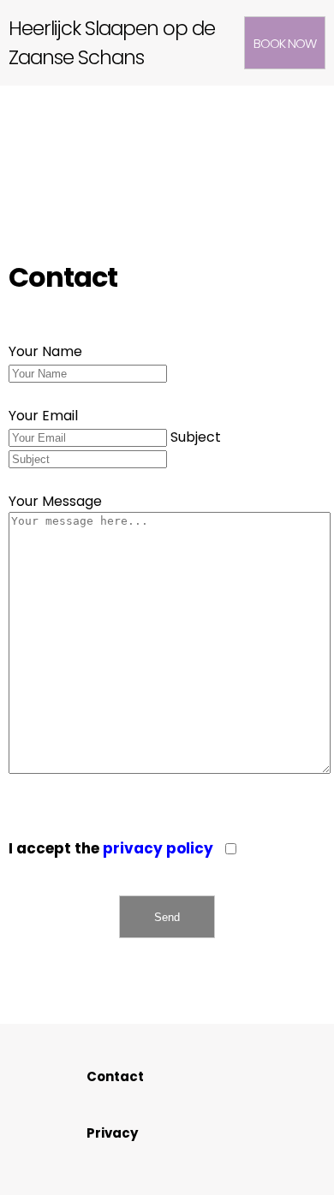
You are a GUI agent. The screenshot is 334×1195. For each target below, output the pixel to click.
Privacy (112, 1133)
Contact (115, 1076)
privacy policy (158, 848)
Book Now (284, 43)
